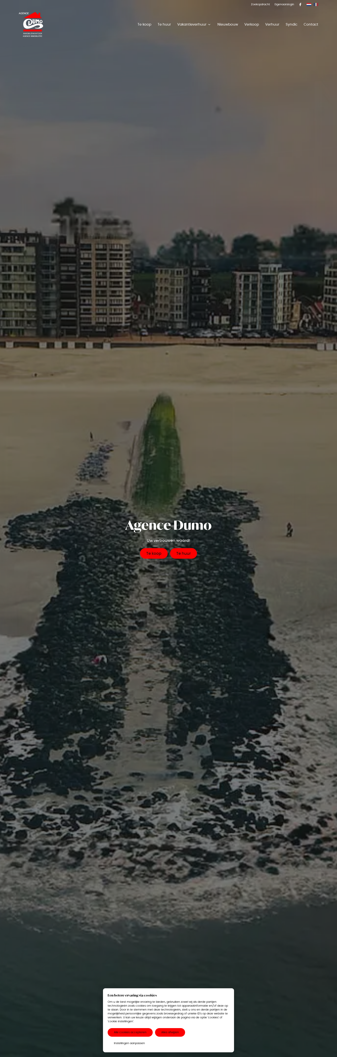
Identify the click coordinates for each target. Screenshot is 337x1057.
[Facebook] (300, 4)
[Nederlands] (309, 4)
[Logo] (44, 24)
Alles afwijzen (170, 1032)
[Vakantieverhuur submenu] (209, 24)
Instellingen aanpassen (129, 1043)
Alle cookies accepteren (130, 1032)
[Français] (316, 4)
